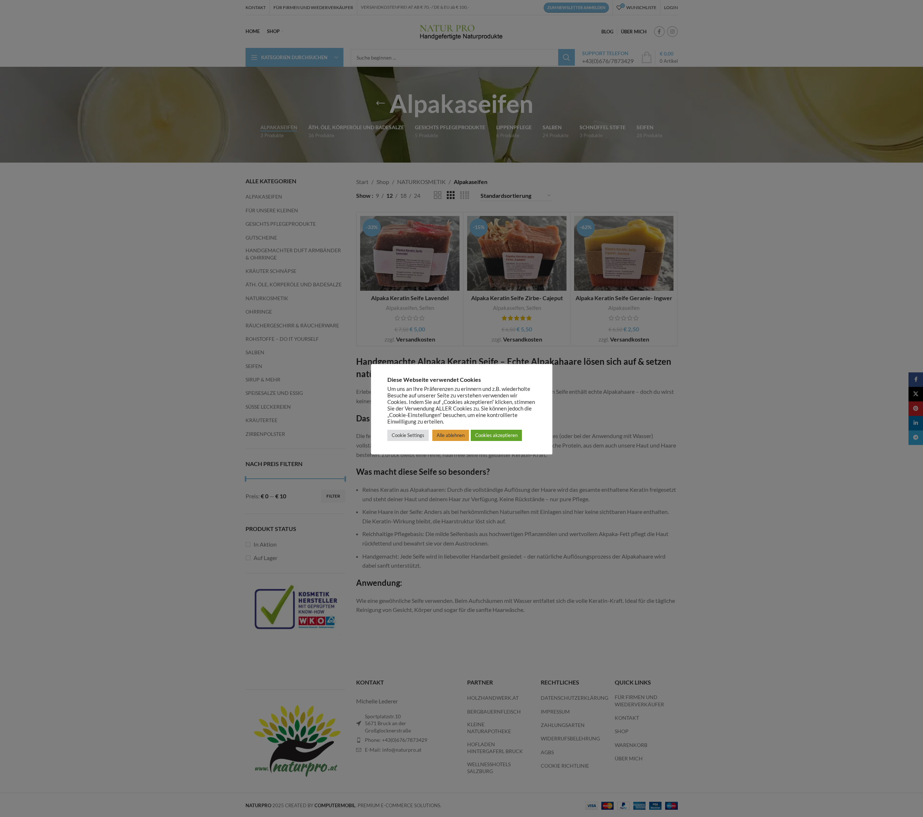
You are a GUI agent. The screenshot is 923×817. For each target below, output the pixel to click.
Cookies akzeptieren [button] (496, 435)
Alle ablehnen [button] (451, 435)
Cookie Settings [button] (408, 435)
